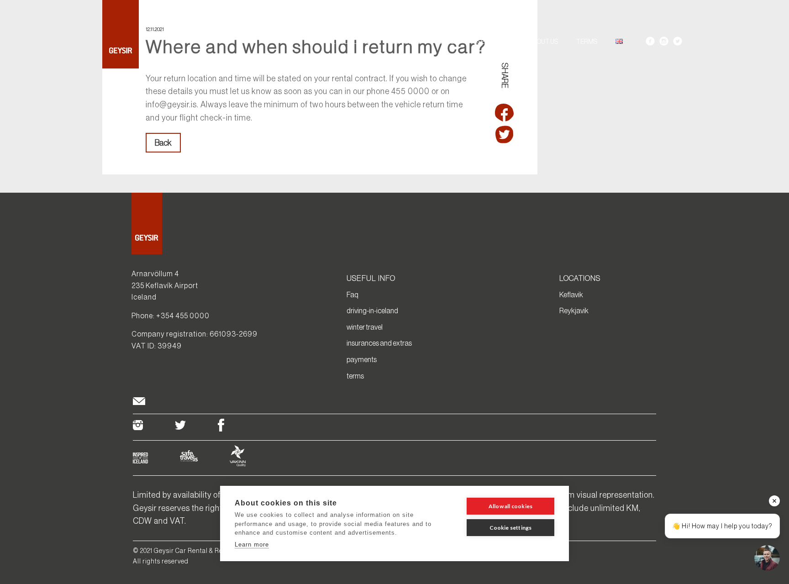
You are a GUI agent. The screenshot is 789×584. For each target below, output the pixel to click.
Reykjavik (574, 310)
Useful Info (491, 41)
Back (163, 142)
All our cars (348, 41)
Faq (352, 294)
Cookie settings (510, 527)
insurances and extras (379, 343)
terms (355, 376)
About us (543, 41)
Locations (404, 41)
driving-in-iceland (372, 310)
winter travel (365, 327)
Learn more (252, 544)
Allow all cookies (510, 506)
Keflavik (571, 294)
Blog (447, 41)
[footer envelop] (139, 402)
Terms (586, 41)
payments (362, 359)
